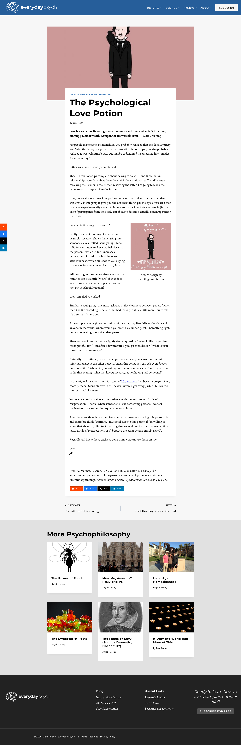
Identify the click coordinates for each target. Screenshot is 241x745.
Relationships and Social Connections (91, 94)
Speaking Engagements (159, 708)
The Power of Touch (67, 578)
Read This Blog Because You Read (155, 508)
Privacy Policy (107, 736)
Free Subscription (107, 708)
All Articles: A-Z (106, 703)
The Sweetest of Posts (69, 638)
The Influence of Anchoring (82, 508)
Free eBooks (152, 703)
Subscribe (226, 7)
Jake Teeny (78, 122)
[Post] (3, 240)
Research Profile (155, 697)
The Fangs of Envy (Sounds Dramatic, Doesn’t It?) (117, 642)
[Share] (3, 227)
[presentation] (69, 557)
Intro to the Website (108, 697)
